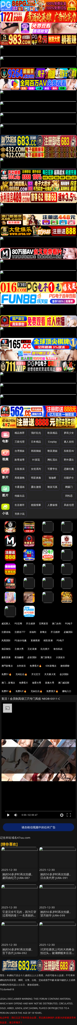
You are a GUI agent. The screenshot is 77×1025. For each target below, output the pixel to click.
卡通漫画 (19, 487)
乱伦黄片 (45, 648)
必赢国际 (68, 632)
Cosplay (52, 441)
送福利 (32, 632)
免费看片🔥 (36, 665)
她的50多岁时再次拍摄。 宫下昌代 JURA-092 (18, 951)
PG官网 (18, 623)
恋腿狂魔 (69, 469)
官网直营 (43, 623)
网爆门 (69, 487)
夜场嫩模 (19, 657)
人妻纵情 (52, 505)
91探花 (36, 459)
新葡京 (43, 632)
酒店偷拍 (6, 648)
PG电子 (69, 623)
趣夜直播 (6, 657)
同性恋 (69, 495)
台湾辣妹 (19, 450)
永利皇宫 (21, 665)
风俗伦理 (69, 505)
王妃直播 (32, 648)
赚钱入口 (66, 691)
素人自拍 (69, 441)
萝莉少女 (69, 432)
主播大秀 (19, 648)
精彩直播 (48, 640)
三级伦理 (19, 441)
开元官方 (36, 674)
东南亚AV (69, 450)
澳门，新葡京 (8, 682)
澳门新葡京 (46, 657)
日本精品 (36, 441)
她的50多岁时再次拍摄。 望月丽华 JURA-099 (56, 913)
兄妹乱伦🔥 (37, 691)
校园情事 (36, 505)
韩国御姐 (36, 450)
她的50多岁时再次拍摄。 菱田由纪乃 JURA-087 (18, 876)
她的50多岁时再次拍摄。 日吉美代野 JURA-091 (56, 876)
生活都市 (19, 505)
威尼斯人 (6, 623)
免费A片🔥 (21, 691)
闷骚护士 (69, 477)
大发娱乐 (60, 657)
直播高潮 (35, 640)
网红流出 (52, 459)
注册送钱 (6, 632)
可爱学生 (52, 469)
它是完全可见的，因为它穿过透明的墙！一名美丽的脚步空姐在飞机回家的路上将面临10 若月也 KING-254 (19, 917)
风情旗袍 (19, 477)
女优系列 (36, 469)
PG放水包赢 (21, 640)
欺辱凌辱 (19, 459)
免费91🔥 (6, 691)
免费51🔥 (6, 674)
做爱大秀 (36, 682)
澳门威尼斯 (64, 682)
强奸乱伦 (36, 432)
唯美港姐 (52, 450)
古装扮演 (19, 469)
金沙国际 (64, 674)
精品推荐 (19, 432)
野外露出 (69, 459)
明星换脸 (36, 477)
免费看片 (23, 682)
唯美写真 (52, 487)
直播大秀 (49, 682)
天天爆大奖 (50, 674)
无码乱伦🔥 (21, 674)
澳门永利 (56, 623)
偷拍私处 (58, 648)
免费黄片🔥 (52, 691)
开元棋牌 (30, 623)
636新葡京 (51, 665)
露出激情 (36, 487)
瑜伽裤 (52, 477)
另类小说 (19, 513)
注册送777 (20, 632)
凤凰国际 (6, 640)
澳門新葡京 (7, 665)
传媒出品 (19, 495)
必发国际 (32, 657)
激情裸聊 (65, 665)
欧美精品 (52, 432)
